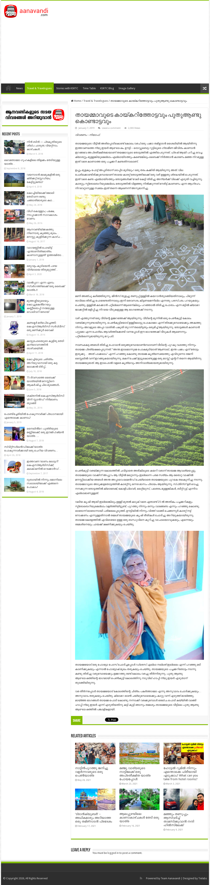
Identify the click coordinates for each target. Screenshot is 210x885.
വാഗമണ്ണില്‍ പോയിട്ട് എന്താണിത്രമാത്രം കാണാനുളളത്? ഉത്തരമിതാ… (45, 251)
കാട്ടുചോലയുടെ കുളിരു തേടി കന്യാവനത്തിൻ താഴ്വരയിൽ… (45, 344)
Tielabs (202, 878)
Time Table (89, 88)
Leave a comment (111, 128)
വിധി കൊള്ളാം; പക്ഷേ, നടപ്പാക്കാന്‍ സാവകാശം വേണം (42, 215)
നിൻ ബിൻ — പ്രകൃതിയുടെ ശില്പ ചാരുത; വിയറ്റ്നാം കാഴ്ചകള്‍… (44, 145)
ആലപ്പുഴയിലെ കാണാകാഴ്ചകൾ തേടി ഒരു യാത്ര (139, 817)
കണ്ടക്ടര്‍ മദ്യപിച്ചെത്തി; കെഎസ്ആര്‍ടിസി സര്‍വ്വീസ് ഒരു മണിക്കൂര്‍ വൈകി (46, 326)
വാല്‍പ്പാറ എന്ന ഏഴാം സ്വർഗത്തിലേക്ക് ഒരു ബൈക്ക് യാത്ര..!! (46, 286)
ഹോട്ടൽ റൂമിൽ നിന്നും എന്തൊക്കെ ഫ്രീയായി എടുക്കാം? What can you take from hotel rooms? (180, 773)
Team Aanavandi (170, 878)
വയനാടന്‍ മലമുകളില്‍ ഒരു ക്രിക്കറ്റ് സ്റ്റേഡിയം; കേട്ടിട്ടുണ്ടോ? (43, 178)
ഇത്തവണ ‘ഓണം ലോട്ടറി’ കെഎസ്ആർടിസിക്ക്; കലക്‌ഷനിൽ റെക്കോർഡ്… (44, 465)
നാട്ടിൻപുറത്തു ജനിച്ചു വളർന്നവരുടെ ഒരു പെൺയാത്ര (91, 771)
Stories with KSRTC (67, 88)
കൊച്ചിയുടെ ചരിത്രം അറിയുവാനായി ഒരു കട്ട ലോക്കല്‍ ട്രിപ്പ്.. (42, 363)
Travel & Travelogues (39, 88)
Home (8, 87)
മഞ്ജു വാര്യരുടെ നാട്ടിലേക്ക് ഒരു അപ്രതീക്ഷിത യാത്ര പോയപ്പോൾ (135, 773)
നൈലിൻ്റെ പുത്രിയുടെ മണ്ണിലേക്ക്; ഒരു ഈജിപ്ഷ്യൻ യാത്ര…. (45, 432)
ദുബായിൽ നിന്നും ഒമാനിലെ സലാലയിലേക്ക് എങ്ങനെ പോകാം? (44, 483)
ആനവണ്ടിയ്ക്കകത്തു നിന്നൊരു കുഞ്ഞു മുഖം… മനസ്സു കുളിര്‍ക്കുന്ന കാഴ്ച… (44, 233)
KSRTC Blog (107, 88)
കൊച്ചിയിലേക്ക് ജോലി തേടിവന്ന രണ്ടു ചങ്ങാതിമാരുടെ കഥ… (41, 196)
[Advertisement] (105, 48)
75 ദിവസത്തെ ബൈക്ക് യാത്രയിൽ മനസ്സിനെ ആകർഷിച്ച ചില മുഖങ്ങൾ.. (43, 381)
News (19, 88)
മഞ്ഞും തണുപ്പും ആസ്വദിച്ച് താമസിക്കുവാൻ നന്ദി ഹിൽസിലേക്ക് (178, 819)
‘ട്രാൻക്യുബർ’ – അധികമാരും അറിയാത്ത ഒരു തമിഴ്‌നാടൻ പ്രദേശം (93, 817)
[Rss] (141, 878)
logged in (113, 852)
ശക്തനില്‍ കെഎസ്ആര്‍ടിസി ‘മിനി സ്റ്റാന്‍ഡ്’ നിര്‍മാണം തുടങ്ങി (45, 399)
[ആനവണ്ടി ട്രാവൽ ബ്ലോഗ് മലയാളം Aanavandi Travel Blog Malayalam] (28, 10)
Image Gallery (127, 88)
